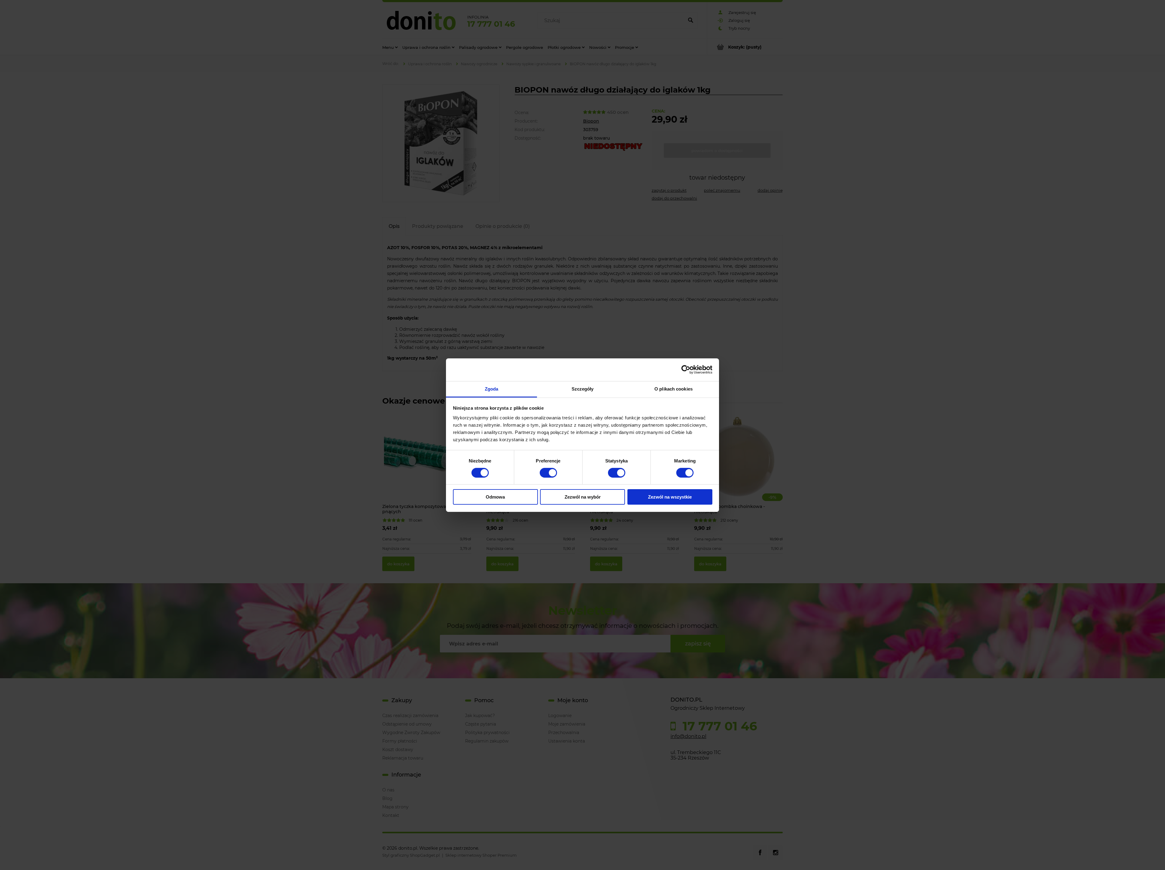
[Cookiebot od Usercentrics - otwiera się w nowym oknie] (685, 369)
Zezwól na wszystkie (670, 496)
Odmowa (495, 496)
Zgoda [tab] (491, 388)
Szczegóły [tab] (583, 388)
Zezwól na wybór (583, 496)
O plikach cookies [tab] (673, 388)
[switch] (548, 473)
